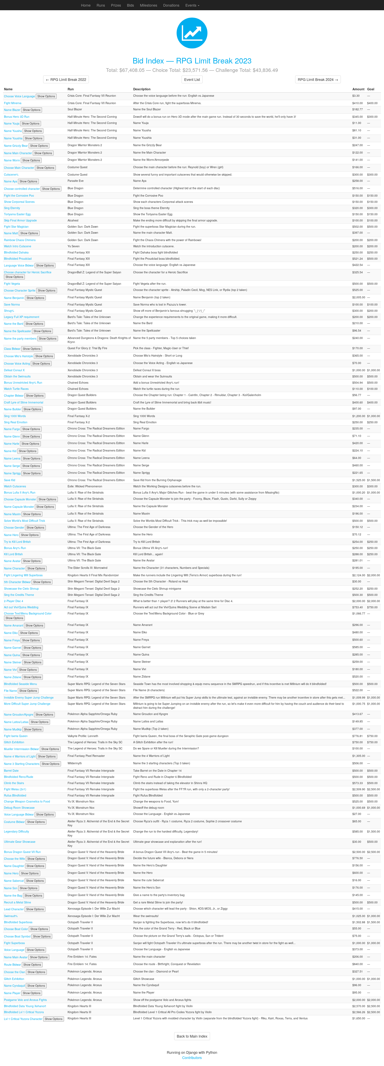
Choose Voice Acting (17, 363)
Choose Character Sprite (20, 290)
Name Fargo (12, 429)
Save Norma (12, 304)
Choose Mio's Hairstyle (19, 356)
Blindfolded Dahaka (16, 252)
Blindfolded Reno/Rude (18, 777)
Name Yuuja (12, 123)
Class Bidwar (12, 349)
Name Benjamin (14, 298)
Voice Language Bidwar (19, 814)
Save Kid (9, 480)
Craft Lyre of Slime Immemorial (23, 402)
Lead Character (14, 909)
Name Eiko (11, 633)
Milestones (148, 5)
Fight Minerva (12, 103)
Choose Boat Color (16, 929)
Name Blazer (12, 110)
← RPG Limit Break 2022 (66, 79)
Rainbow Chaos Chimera (20, 240)
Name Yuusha (13, 131)
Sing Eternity (12, 208)
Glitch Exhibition (14, 742)
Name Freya (12, 640)
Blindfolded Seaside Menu (20, 684)
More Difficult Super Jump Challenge (27, 704)
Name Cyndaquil (15, 986)
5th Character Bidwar (18, 582)
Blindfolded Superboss (18, 922)
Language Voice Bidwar (19, 265)
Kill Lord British (13, 554)
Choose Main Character (19, 168)
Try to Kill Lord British (17, 542)
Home (86, 5)
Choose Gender (14, 527)
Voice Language (14, 950)
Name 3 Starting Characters (22, 764)
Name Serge (12, 466)
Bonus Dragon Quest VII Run (22, 852)
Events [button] (191, 5)
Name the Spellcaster (18, 331)
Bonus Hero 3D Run (16, 117)
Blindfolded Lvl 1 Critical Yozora (24, 1012)
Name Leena (12, 458)
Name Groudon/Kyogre (19, 714)
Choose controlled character (22, 189)
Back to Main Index (192, 1036)
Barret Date (11, 770)
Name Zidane (13, 677)
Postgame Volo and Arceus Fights (25, 1000)
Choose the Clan (15, 972)
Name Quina (12, 655)
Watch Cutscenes (15, 486)
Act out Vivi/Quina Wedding (21, 607)
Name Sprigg (12, 473)
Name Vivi (11, 670)
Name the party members (20, 338)
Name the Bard (14, 324)
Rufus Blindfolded (15, 795)
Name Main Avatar (16, 957)
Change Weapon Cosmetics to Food (27, 801)
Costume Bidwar (15, 822)
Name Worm (12, 160)
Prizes (116, 5)
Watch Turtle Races (16, 389)
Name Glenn (12, 436)
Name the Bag (13, 895)
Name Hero (11, 535)
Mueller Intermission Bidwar (22, 749)
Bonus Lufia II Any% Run (19, 492)
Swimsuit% (11, 916)
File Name (11, 691)
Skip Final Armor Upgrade (20, 220)
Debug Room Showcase (19, 808)
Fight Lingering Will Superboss (23, 575)
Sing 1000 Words (15, 416)
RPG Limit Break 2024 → (318, 79)
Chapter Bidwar (14, 395)
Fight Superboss (14, 943)
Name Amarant (14, 625)
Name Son (11, 888)
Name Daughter (14, 866)
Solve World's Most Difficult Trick (24, 521)
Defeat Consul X (14, 370)
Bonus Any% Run (15, 548)
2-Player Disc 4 (13, 601)
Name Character (15, 568)
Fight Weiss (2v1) (15, 789)
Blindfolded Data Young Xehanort (25, 1006)
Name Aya (11, 181)
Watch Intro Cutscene (17, 246)
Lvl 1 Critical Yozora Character (23, 1019)
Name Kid (10, 451)
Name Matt (11, 233)
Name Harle (12, 443)
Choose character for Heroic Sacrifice (27, 272)
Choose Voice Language (20, 96)
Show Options (46, 96)
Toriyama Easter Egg (17, 214)
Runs (101, 5)
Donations (171, 5)
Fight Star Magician (16, 226)
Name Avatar (12, 561)
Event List (192, 79)
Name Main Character (18, 153)
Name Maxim (13, 514)
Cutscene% (11, 174)
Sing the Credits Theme (19, 595)
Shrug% (9, 311)
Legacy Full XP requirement (21, 317)
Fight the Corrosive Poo (19, 195)
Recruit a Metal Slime (17, 902)
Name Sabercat (14, 881)
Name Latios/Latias (16, 722)
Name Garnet (13, 648)
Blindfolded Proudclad (18, 258)
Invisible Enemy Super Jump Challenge (29, 697)
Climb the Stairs (14, 783)
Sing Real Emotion (15, 422)
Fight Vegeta (12, 284)
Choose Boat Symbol (17, 936)
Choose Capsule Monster (20, 499)
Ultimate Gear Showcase (19, 842)
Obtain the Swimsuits (17, 376)
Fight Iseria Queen (16, 736)
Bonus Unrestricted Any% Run (23, 382)
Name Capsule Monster (19, 507)
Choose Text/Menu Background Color (28, 613)
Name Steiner (13, 662)
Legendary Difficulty (16, 831)
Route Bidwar (13, 964)
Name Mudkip (13, 729)
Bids (130, 5)
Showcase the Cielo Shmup (21, 588)
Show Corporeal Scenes (19, 202)
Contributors (192, 1057)
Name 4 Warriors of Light (20, 756)
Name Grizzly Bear (16, 146)
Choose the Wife (15, 859)
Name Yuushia (13, 138)
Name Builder (13, 409)
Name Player (12, 993)
